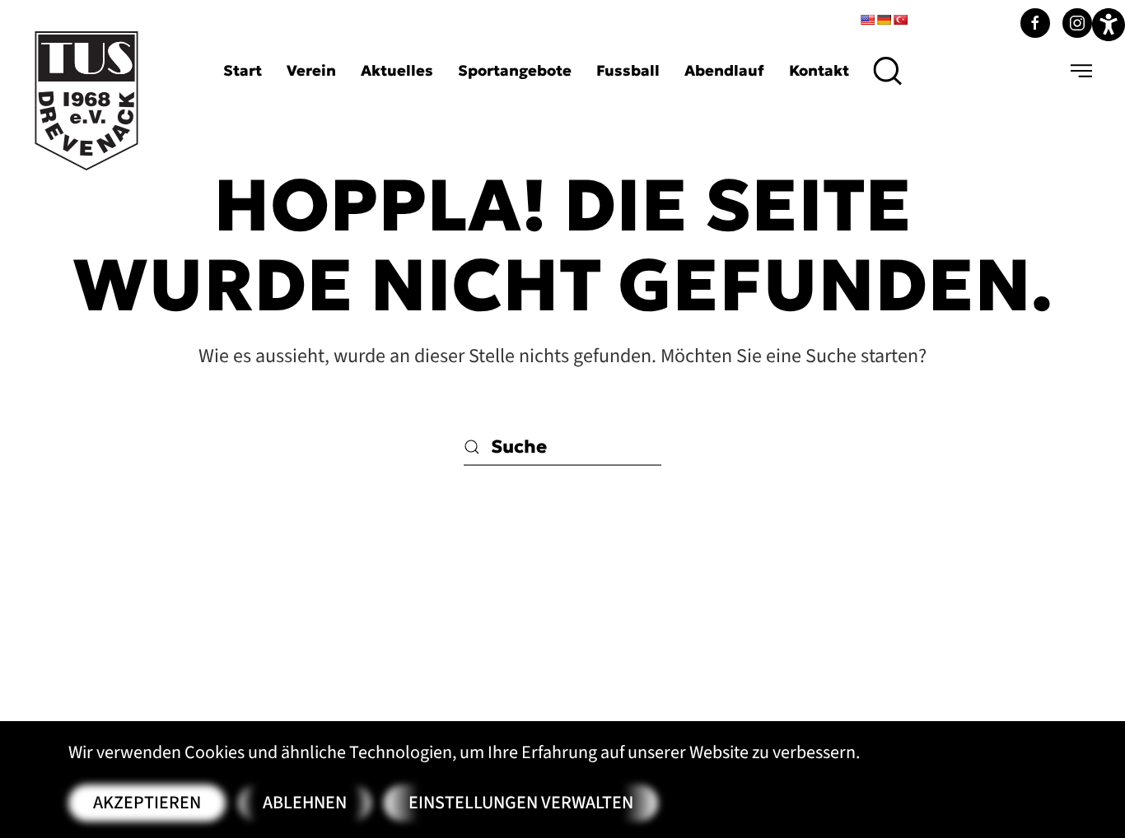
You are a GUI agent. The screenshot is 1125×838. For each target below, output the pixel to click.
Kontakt (819, 70)
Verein (311, 70)
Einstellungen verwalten (520, 802)
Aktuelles (397, 70)
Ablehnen (305, 802)
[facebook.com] (1035, 23)
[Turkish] (900, 19)
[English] (867, 19)
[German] (883, 19)
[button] (888, 70)
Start (242, 70)
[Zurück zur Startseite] (86, 101)
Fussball (628, 70)
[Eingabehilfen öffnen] (1108, 24)
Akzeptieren (147, 802)
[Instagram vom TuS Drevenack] (1077, 23)
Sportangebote (515, 70)
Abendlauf (724, 70)
